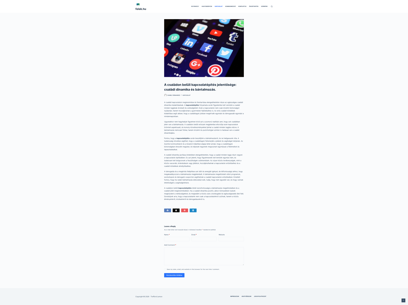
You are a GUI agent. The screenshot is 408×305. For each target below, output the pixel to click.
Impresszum (234, 296)
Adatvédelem (246, 296)
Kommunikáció (230, 6)
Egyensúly (195, 6)
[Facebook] (167, 210)
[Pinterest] (184, 210)
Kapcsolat (219, 6)
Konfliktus (242, 6)
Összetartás (253, 6)
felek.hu (140, 9)
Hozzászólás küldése (174, 275)
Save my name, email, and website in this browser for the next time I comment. (193, 269)
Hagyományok (207, 6)
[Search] (272, 6)
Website (222, 235)
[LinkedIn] (193, 210)
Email (194, 235)
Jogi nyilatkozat (260, 296)
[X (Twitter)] (176, 210)
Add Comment (170, 245)
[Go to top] (403, 300)
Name (167, 235)
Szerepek (264, 6)
